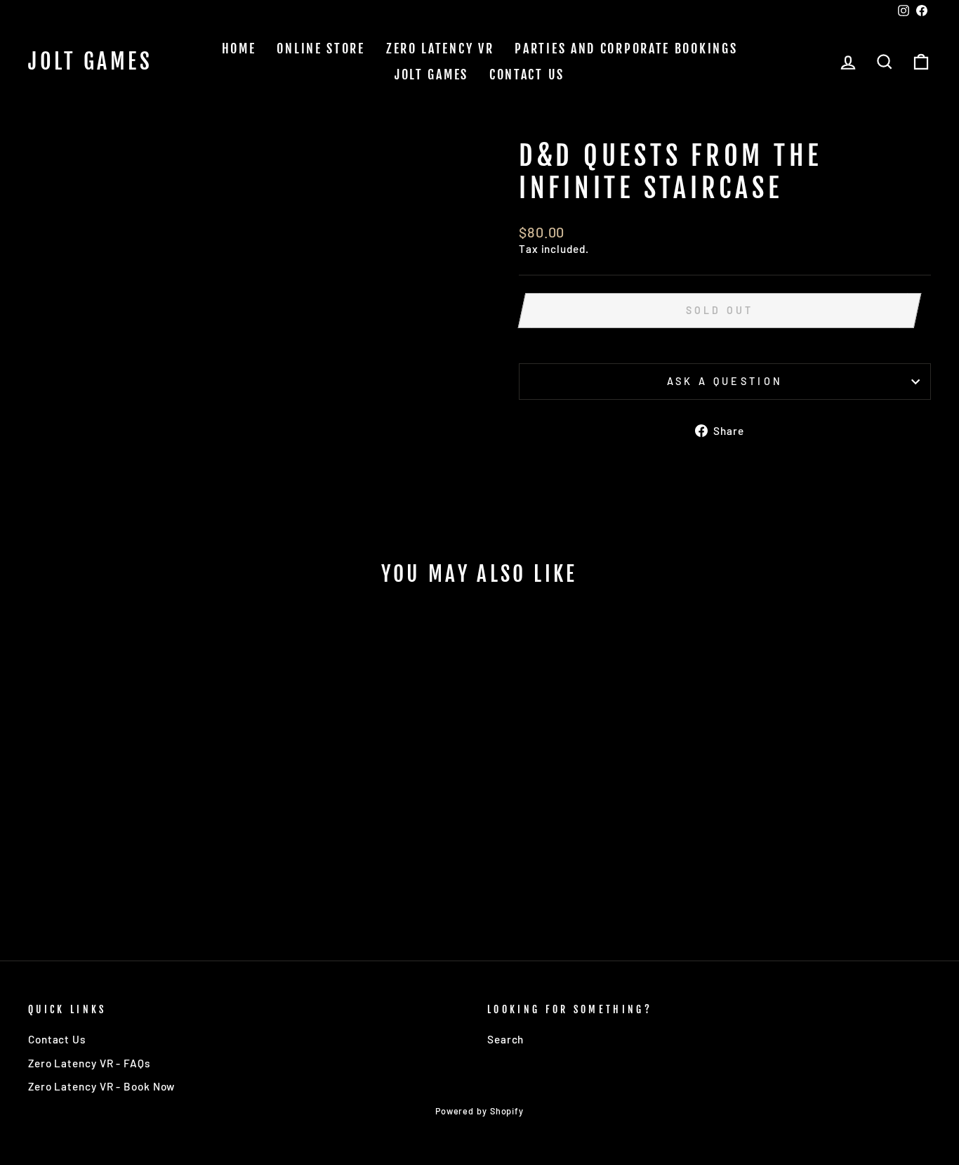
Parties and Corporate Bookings (626, 48)
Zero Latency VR (440, 48)
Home (239, 48)
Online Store (320, 48)
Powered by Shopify (479, 1111)
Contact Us (526, 74)
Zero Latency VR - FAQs (89, 1063)
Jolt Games (90, 61)
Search (505, 1039)
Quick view (135, 818)
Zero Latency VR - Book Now (101, 1086)
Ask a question (725, 381)
